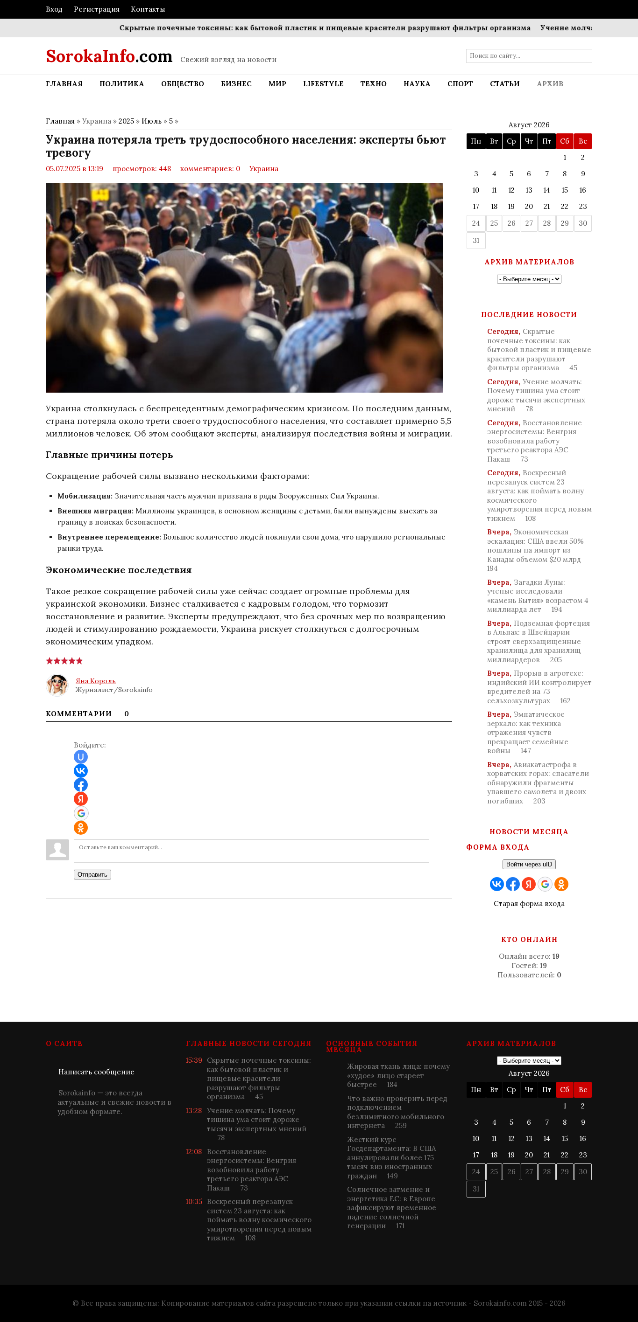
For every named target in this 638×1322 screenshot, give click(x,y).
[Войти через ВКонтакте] (81, 771)
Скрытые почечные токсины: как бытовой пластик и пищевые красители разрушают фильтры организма (303, 27)
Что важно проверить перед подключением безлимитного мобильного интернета (397, 1112)
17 (476, 206)
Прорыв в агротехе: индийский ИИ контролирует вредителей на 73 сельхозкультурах (539, 687)
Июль (152, 121)
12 (512, 190)
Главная (60, 121)
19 (511, 206)
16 (583, 190)
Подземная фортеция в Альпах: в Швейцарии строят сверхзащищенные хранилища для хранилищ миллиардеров (538, 641)
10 (476, 190)
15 (565, 190)
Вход (54, 9)
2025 (126, 121)
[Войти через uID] (81, 757)
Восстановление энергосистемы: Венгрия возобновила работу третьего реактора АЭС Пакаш (534, 441)
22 (564, 206)
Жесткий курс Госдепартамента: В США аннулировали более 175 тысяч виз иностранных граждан (391, 1157)
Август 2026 (529, 124)
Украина (263, 168)
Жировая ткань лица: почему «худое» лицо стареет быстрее (398, 1075)
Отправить (92, 874)
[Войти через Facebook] (81, 785)
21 (547, 206)
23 (583, 206)
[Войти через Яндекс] (81, 799)
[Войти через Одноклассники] (81, 828)
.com (109, 56)
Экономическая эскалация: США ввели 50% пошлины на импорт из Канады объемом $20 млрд (535, 550)
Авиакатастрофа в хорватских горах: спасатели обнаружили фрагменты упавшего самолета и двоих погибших (538, 782)
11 (494, 190)
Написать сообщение (96, 1071)
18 (494, 206)
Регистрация (97, 9)
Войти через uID (529, 864)
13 (529, 190)
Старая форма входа (529, 903)
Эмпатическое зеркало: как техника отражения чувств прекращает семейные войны (527, 732)
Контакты (148, 9)
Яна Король (96, 681)
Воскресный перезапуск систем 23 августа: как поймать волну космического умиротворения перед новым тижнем (539, 495)
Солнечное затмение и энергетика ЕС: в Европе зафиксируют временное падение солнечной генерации (391, 1207)
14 (547, 190)
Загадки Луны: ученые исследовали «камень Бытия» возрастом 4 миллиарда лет (537, 596)
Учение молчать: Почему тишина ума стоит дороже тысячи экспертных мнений (536, 395)
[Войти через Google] (81, 813)
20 (529, 206)
